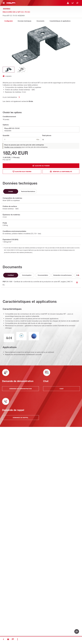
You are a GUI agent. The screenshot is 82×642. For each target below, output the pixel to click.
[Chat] (12, 639)
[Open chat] (76, 631)
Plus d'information (10, 97)
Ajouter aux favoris (23, 171)
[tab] (8, 21)
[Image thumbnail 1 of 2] (8, 70)
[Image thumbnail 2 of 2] (21, 70)
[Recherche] (77, 3)
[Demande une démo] (8, 639)
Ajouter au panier (42, 166)
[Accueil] (11, 3)
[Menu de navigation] (3, 3)
